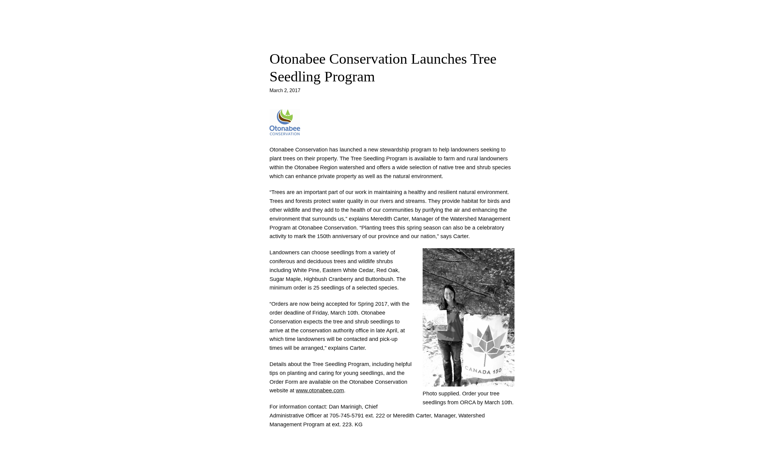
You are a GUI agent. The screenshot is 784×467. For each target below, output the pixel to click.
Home (392, 26)
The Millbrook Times (392, 11)
